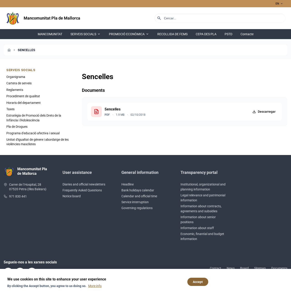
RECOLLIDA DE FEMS (172, 34)
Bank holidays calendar (137, 190)
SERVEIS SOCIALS (85, 34)
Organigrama (15, 77)
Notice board (72, 196)
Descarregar (267, 111)
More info (95, 286)
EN (279, 3)
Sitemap (260, 268)
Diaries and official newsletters (84, 184)
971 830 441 (18, 196)
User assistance (77, 172)
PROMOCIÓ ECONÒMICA (129, 34)
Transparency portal (199, 172)
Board (244, 268)
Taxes (10, 109)
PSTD (228, 34)
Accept (198, 282)
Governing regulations (137, 208)
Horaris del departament (23, 103)
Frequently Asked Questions (82, 190)
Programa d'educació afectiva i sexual (33, 133)
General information (139, 172)
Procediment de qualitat (23, 96)
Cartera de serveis (19, 83)
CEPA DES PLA (206, 34)
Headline (127, 184)
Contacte (247, 34)
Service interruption (135, 202)
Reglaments (14, 90)
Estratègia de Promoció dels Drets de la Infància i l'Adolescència (33, 118)
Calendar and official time (139, 196)
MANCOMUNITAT (50, 34)
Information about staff (197, 228)
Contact (215, 268)
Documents (279, 268)
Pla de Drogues (17, 126)
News (231, 268)
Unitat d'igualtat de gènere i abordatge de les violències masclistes (37, 142)
